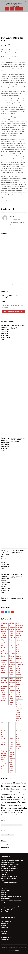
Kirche (13, 799)
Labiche (24, 799)
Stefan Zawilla (5, 810)
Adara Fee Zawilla (5, 783)
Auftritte (14, 783)
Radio (11, 805)
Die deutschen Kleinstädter (9, 876)
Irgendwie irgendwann (7, 870)
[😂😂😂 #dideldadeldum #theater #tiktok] (14, 250)
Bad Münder (22, 783)
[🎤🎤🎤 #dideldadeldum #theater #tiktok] (5, 268)
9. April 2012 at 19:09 (15, 219)
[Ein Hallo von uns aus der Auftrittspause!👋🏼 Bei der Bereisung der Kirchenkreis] (5, 259)
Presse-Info (5, 805)
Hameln (13, 794)
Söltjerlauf (12, 810)
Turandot (4, 894)
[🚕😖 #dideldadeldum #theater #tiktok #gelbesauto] (5, 240)
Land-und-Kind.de (6, 845)
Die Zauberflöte (5, 898)
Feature (5, 792)
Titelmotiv (17, 810)
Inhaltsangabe (6, 797)
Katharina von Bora (6, 799)
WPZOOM (17, 950)
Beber (4, 786)
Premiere (22, 802)
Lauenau (3, 802)
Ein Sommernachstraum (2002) (10, 906)
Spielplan (23, 808)
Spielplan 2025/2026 (17, 598)
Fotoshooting (16, 792)
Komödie (17, 799)
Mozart (6, 802)
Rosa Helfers (17, 805)
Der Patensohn (5, 890)
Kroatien (21, 799)
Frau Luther (4, 874)
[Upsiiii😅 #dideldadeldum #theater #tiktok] (14, 259)
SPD (17, 808)
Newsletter (4, 923)
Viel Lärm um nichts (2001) (8, 908)
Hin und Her (4, 872)
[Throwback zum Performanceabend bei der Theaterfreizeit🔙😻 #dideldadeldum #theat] (14, 240)
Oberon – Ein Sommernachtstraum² (11, 900)
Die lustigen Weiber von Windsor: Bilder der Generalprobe (18, 439)
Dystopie (21, 789)
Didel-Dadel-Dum (9, 789)
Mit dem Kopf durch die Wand (9, 868)
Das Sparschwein (6, 902)
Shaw (14, 808)
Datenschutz (5, 933)
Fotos (9, 792)
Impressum (4, 931)
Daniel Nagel (22, 786)
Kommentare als (7, 939)
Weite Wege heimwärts (16, 812)
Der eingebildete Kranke (8, 910)
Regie (6, 45)
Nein (12, 8)
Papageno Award (13, 802)
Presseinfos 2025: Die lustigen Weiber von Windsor (17, 552)
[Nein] (26, 6)
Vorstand (8, 812)
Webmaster (4, 927)
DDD (2, 789)
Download (16, 789)
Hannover (18, 794)
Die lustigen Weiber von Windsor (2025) (12, 860)
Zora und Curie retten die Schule (10, 864)
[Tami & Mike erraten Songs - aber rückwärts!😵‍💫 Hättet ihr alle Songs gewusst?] (5, 277)
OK (7, 8)
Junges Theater (18, 797)
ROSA (2, 880)
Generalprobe (5, 794)
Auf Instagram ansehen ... (14, 284)
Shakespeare (7, 808)
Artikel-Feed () (6, 937)
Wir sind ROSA (5, 847)
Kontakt (3, 925)
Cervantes (5, 200)
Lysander (3, 892)
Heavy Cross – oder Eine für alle (10, 866)
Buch (8, 786)
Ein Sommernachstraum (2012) (10, 882)
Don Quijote (4, 888)
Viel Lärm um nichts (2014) (8, 878)
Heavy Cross (23, 794)
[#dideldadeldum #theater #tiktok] (5, 250)
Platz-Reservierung (6, 921)
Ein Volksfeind (5, 912)
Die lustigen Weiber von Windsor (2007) (12, 896)
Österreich (14, 814)
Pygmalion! (4, 904)
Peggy (8, 44)
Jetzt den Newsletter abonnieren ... (13, 311)
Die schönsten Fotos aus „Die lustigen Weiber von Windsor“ (18, 327)
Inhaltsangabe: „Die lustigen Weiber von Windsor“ (16, 576)
